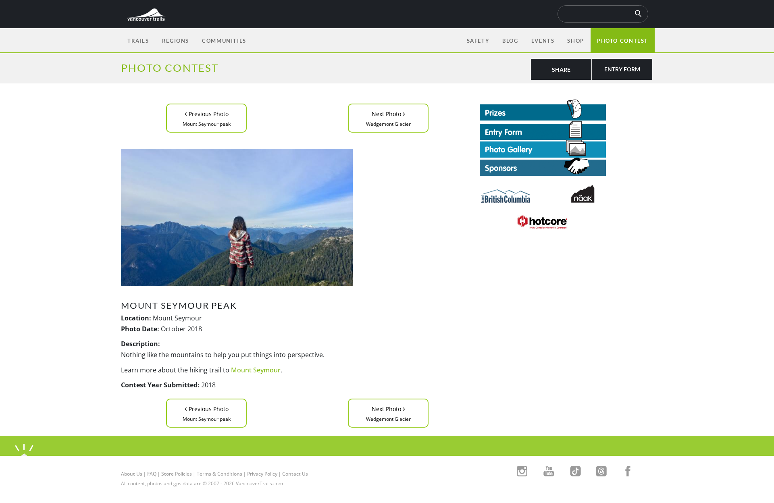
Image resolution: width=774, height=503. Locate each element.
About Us (131, 473)
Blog (510, 40)
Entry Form (622, 69)
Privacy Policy (262, 473)
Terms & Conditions (219, 473)
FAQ (151, 473)
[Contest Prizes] (566, 110)
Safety (478, 40)
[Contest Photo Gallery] (543, 147)
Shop (575, 40)
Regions (175, 40)
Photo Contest (622, 40)
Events (543, 40)
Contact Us (295, 473)
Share (561, 69)
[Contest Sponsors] (566, 167)
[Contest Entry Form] (566, 130)
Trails (138, 40)
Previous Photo (207, 117)
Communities (224, 40)
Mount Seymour (256, 370)
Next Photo (388, 117)
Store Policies (176, 473)
